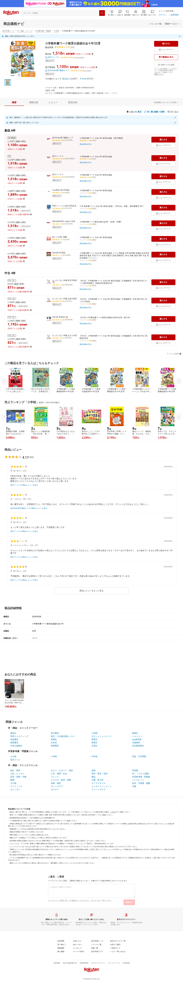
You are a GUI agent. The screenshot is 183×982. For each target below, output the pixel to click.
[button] (120, 13)
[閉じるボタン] (180, 36)
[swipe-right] (178, 380)
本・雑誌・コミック (25, 31)
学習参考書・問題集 (43, 31)
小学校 (56, 31)
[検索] (102, 13)
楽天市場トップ (8, 31)
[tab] (14, 102)
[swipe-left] (4, 380)
